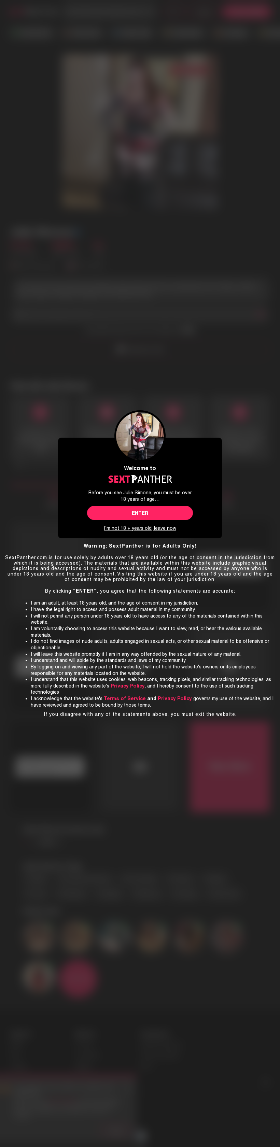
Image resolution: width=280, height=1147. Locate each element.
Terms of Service (125, 698)
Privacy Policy (175, 698)
